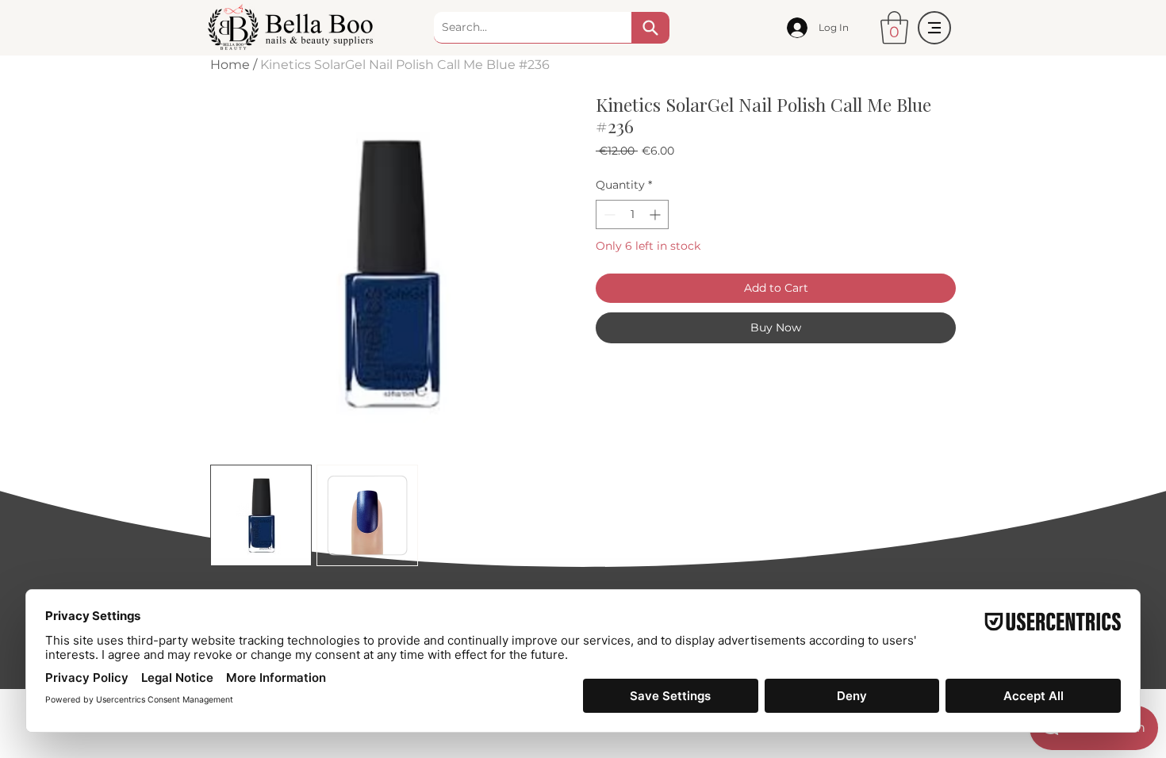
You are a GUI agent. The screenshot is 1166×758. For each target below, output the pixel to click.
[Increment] (656, 214)
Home (230, 64)
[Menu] (934, 27)
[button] (894, 27)
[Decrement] (608, 214)
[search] (650, 28)
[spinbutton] (632, 214)
